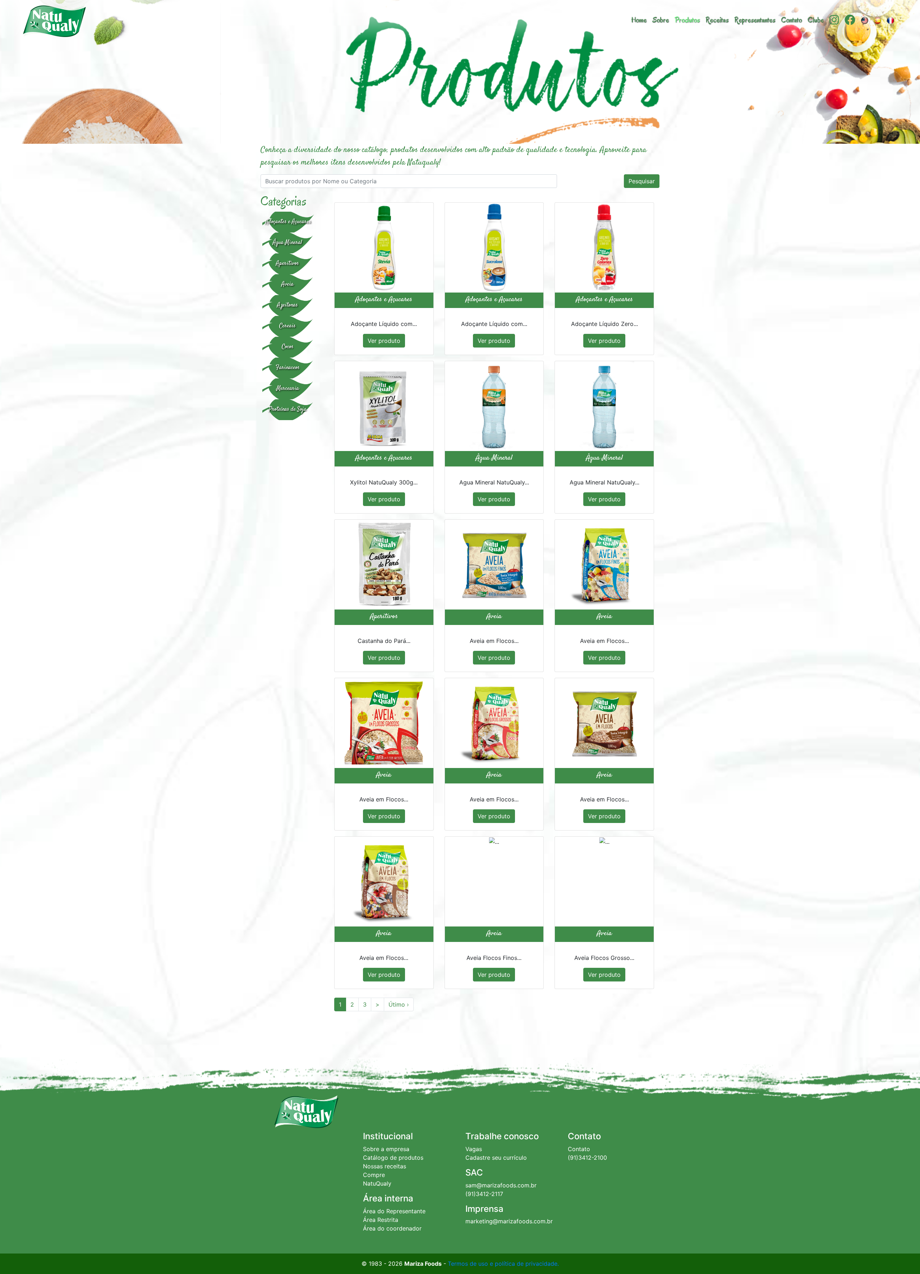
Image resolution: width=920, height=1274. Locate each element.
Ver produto (384, 340)
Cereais (287, 326)
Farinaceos (288, 368)
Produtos (687, 20)
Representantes (754, 20)
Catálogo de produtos (393, 1157)
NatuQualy (377, 1183)
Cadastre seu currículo (496, 1157)
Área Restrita (380, 1219)
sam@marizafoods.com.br (501, 1185)
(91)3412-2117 (484, 1193)
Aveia (287, 284)
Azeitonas (287, 305)
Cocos (288, 347)
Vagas (473, 1149)
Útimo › (398, 1004)
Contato (791, 20)
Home (639, 20)
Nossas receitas (384, 1166)
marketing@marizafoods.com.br (509, 1221)
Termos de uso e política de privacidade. (503, 1263)
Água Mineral (287, 243)
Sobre (660, 20)
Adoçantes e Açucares (288, 222)
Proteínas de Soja (288, 409)
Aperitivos (287, 263)
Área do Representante (394, 1211)
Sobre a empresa (386, 1149)
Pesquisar (642, 181)
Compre (374, 1174)
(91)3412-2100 (587, 1157)
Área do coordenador (392, 1228)
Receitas (716, 20)
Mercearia (287, 389)
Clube (816, 20)
